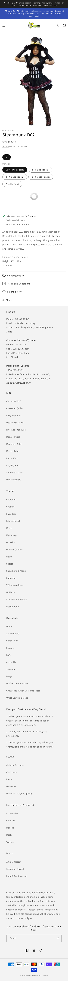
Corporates (12, 640)
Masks (9, 834)
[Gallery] (34, 81)
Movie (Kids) (12, 451)
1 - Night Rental (40, 169)
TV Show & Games (15, 585)
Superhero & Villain (16, 570)
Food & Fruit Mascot (16, 876)
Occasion (10, 542)
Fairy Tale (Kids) (14, 415)
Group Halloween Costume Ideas (23, 690)
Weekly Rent (12, 183)
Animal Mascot (13, 861)
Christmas (11, 772)
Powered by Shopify (41, 975)
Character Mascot (15, 868)
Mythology (11, 535)
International (13, 521)
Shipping (5, 146)
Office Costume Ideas (17, 697)
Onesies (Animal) (15, 549)
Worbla (10, 841)
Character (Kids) (14, 408)
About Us (11, 662)
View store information (17, 224)
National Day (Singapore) (19, 793)
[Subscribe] (58, 938)
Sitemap (10, 669)
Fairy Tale (11, 513)
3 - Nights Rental (41, 176)
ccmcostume (30, 975)
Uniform (10, 592)
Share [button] (9, 300)
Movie (9, 528)
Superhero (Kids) (15, 472)
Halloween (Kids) (15, 422)
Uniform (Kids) (13, 479)
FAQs (8, 655)
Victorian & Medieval (16, 599)
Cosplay (10, 506)
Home (9, 626)
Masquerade (12, 606)
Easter (9, 779)
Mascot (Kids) (13, 436)
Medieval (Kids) (14, 444)
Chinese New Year (15, 765)
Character (11, 499)
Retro (9, 556)
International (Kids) (16, 429)
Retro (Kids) (12, 458)
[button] (3, 25)
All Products (12, 633)
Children (10, 820)
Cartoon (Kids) (13, 401)
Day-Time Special (15, 169)
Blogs (9, 676)
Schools (10, 647)
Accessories (12, 813)
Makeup (10, 827)
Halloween (11, 786)
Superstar (11, 578)
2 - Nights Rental (15, 176)
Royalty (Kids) (13, 465)
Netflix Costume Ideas (17, 683)
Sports (9, 563)
